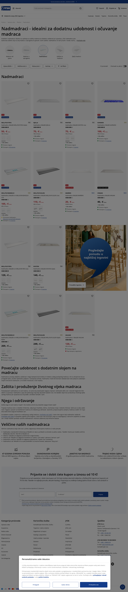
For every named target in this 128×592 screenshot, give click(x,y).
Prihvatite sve (93, 585)
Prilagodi (36, 585)
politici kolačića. (44, 577)
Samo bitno (66, 585)
